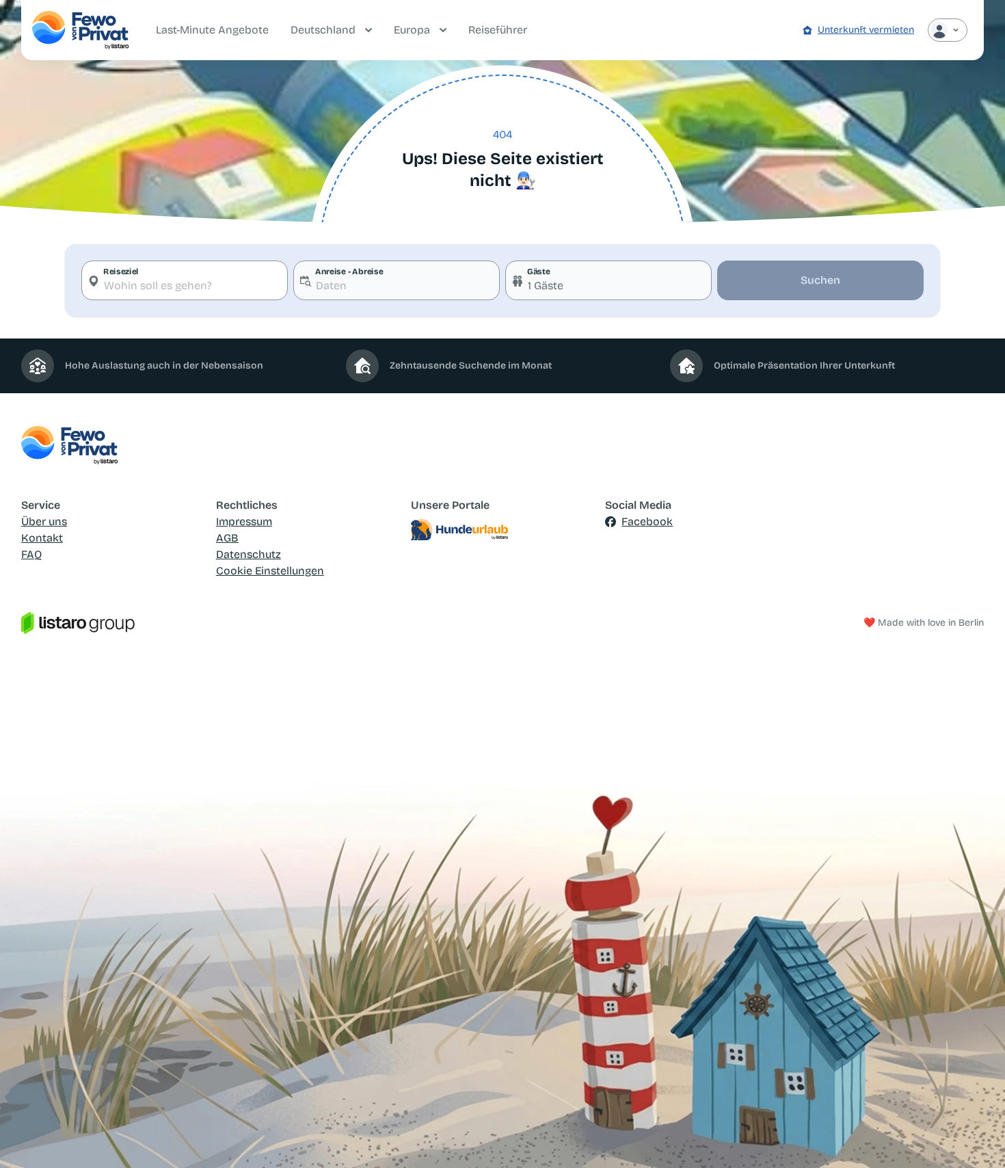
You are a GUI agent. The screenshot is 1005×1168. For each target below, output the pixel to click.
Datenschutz (248, 554)
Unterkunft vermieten (866, 30)
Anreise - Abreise (349, 271)
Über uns (44, 521)
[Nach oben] (975, 1138)
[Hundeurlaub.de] (503, 530)
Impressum (244, 521)
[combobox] (184, 280)
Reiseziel (121, 271)
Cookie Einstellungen (270, 570)
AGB (227, 537)
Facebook (647, 521)
